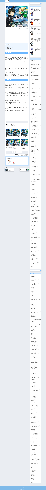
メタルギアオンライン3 (34, 236)
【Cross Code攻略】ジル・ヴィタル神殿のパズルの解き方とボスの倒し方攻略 (37, 19)
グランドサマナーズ (33, 103)
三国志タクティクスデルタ (34, 121)
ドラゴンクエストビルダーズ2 (35, 68)
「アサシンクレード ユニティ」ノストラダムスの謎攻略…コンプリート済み (37, 45)
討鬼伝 (32, 409)
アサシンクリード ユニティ (34, 346)
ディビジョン (32, 189)
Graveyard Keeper (33, 117)
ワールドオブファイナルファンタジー (35, 125)
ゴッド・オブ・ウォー (34, 326)
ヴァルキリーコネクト (34, 133)
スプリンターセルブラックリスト (35, 383)
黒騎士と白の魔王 (33, 316)
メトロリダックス (33, 243)
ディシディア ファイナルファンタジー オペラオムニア (35, 187)
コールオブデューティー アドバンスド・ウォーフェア (36, 151)
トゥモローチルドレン (34, 197)
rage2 (32, 292)
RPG (27, 155)
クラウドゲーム (33, 304)
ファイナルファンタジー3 (34, 217)
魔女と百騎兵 (32, 233)
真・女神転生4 (33, 379)
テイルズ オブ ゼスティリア (34, 190)
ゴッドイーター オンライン (34, 312)
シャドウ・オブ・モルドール (34, 161)
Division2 (32, 288)
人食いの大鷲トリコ (33, 214)
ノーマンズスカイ (33, 209)
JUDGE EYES (33, 308)
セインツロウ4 (33, 386)
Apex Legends (33, 71)
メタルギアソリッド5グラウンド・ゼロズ (35, 238)
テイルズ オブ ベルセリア (34, 406)
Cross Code (32, 63)
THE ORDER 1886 (33, 158)
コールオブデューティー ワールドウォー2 (36, 110)
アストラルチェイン (33, 83)
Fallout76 (32, 280)
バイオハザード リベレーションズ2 (35, 210)
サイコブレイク (33, 157)
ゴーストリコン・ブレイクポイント (35, 88)
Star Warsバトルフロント (34, 166)
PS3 (31, 266)
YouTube (14, 163)
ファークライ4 (33, 430)
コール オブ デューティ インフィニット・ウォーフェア (36, 153)
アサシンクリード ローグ (34, 130)
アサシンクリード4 (33, 342)
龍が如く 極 (32, 467)
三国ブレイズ (33, 122)
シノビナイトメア (33, 99)
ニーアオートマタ (33, 422)
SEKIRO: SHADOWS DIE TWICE (35, 75)
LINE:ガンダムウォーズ (34, 479)
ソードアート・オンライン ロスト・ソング (23, 154)
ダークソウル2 (33, 184)
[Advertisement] (16, 37)
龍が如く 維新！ (33, 254)
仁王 (31, 118)
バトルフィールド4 (33, 213)
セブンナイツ (33, 170)
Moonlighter (32, 60)
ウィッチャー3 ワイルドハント (35, 349)
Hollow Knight (33, 276)
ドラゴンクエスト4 (33, 417)
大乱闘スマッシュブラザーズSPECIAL (35, 67)
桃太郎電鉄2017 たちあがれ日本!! (35, 459)
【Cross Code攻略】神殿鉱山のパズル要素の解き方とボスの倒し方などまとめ (37, 15)
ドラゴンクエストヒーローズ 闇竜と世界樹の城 (36, 204)
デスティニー (32, 193)
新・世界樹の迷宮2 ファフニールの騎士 (35, 163)
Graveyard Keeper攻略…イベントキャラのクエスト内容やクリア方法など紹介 (37, 54)
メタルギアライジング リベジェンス (35, 456)
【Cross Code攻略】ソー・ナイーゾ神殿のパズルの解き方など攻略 (37, 49)
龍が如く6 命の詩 (33, 255)
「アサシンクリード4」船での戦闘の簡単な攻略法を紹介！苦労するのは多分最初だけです (36, 29)
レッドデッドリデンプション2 (35, 64)
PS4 (31, 267)
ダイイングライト (33, 181)
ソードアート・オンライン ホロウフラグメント (36, 177)
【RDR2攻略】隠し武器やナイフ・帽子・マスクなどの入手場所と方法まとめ (37, 24)
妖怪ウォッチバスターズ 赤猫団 (35, 262)
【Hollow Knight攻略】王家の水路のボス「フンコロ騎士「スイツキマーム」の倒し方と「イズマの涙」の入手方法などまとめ (36, 40)
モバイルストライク (33, 334)
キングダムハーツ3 (33, 284)
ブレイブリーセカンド (34, 438)
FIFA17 (32, 222)
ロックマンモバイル (33, 471)
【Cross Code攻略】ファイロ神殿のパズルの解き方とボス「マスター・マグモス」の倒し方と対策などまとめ (36, 10)
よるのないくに (33, 263)
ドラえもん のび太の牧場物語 (34, 79)
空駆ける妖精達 (9, 46)
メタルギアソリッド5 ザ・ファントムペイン (36, 240)
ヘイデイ (32, 226)
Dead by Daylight (33, 113)
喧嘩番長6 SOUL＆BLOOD (34, 362)
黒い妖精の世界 (9, 48)
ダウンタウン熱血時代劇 (34, 397)
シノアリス (32, 321)
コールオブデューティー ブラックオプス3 (36, 155)
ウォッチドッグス (33, 137)
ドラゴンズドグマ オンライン (34, 206)
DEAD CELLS (33, 330)
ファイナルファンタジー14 (34, 218)
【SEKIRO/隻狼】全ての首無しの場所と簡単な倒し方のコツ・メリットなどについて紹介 (35, 34)
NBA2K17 (32, 141)
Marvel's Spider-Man (33, 92)
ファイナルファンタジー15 (34, 434)
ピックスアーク (33, 80)
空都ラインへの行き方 (10, 47)
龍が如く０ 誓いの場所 (34, 251)
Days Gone (32, 76)
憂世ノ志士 (32, 259)
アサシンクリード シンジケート (35, 129)
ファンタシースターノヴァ (34, 221)
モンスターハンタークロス (34, 463)
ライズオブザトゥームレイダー (35, 250)
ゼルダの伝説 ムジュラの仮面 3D (35, 390)
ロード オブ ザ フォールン (34, 258)
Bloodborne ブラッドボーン (34, 225)
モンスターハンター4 (33, 247)
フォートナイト (33, 114)
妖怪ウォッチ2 (33, 475)
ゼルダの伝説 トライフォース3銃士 (35, 174)
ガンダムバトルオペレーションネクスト (35, 143)
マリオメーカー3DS (33, 449)
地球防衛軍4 (32, 185)
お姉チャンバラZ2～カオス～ (34, 353)
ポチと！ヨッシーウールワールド (35, 445)
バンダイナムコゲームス (23, 155)
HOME (23, 487)
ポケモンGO (32, 229)
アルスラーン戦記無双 (34, 126)
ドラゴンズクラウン (33, 413)
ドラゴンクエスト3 (33, 201)
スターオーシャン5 (33, 167)
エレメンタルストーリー (34, 338)
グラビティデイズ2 (33, 146)
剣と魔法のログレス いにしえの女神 (35, 149)
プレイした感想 (33, 108)
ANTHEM (32, 72)
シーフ (32, 374)
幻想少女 (32, 100)
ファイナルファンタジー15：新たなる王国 (36, 105)
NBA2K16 (32, 140)
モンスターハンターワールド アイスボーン (36, 85)
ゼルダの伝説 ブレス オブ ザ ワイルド (36, 96)
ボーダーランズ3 (33, 301)
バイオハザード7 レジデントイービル (35, 426)
